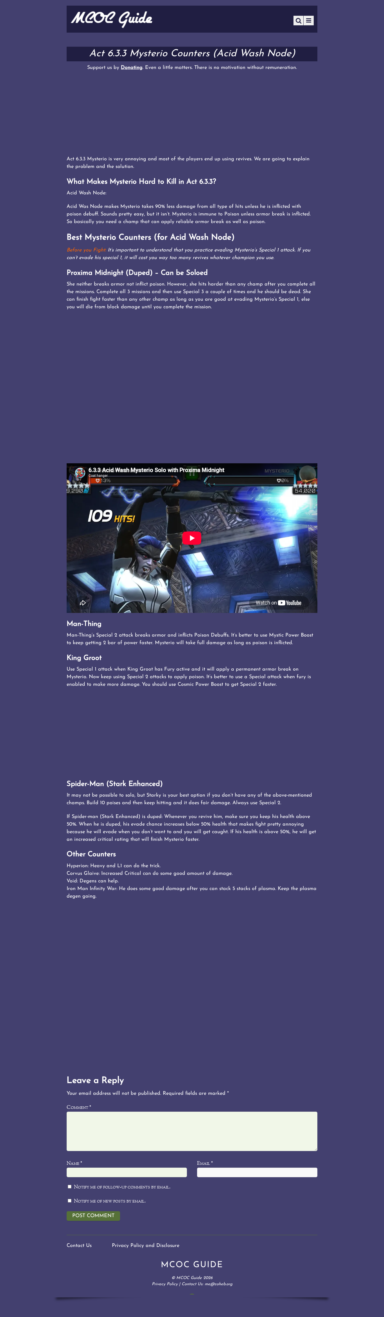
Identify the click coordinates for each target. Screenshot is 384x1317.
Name (74, 1163)
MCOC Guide (189, 1278)
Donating (132, 67)
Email (205, 1163)
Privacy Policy (165, 1284)
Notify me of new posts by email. (110, 1201)
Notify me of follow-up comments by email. (122, 1187)
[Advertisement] (192, 113)
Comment (79, 1107)
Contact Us (79, 1245)
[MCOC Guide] (111, 27)
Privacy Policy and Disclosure (145, 1245)
